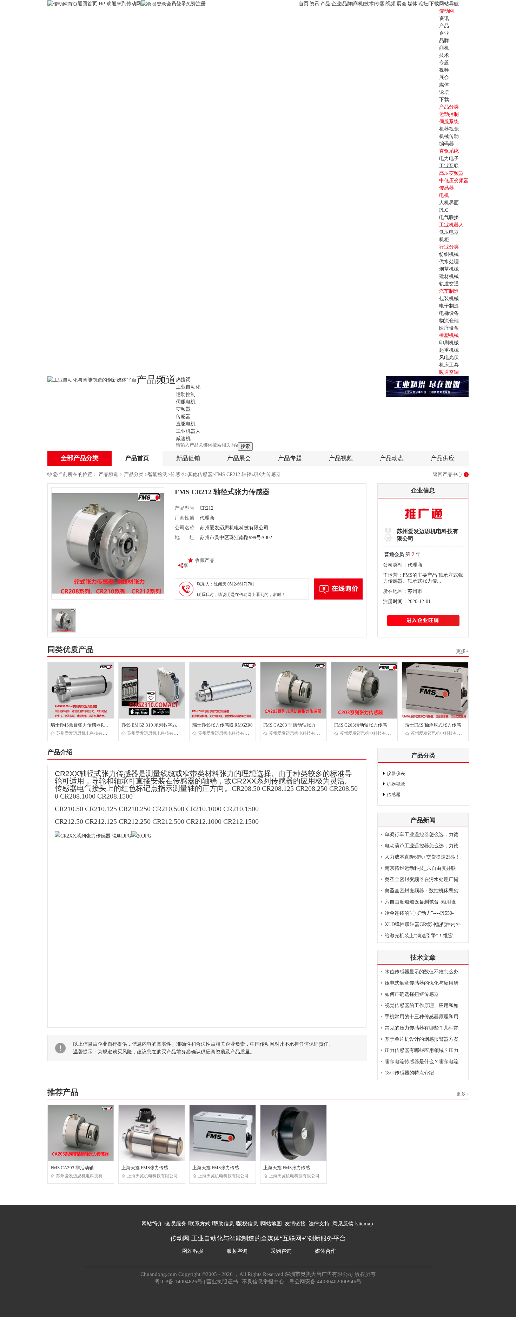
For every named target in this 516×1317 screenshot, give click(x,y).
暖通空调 (449, 372)
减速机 (183, 438)
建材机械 (449, 276)
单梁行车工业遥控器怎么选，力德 (421, 834)
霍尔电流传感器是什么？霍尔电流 (421, 1061)
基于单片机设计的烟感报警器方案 (421, 1039)
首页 (304, 3)
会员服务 (175, 1223)
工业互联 (449, 165)
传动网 (446, 11)
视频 (391, 3)
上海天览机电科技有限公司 (152, 1175)
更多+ (462, 651)
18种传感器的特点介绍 (409, 1073)
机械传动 (449, 136)
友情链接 (295, 1223)
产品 (325, 3)
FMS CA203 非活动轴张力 (289, 725)
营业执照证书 (222, 1281)
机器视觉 (449, 129)
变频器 (183, 409)
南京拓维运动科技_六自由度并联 (420, 868)
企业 (336, 3)
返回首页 (88, 3)
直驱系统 (449, 151)
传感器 (446, 188)
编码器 (446, 143)
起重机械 (449, 350)
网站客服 (192, 1251)
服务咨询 (236, 1251)
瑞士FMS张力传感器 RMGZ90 (222, 725)
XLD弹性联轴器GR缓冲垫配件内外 (423, 924)
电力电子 (449, 158)
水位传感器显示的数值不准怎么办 (421, 971)
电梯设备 (449, 313)
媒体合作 (325, 1251)
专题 (380, 3)
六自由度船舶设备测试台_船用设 (420, 902)
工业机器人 (451, 224)
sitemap (364, 1223)
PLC (443, 210)
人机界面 (449, 202)
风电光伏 (449, 357)
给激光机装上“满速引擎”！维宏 (419, 935)
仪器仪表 (396, 773)
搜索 (245, 446)
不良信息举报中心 (263, 1281)
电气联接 (449, 217)
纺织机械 (449, 254)
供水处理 (449, 261)
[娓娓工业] (427, 386)
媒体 (412, 3)
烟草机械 (449, 269)
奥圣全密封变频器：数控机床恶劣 (421, 890)
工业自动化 (188, 387)
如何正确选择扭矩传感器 (412, 994)
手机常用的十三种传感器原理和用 (421, 1016)
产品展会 (239, 458)
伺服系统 (449, 121)
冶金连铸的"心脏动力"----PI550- (419, 913)
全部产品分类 (80, 458)
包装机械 (449, 298)
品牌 (347, 3)
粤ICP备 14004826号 (179, 1281)
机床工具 (449, 365)
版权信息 (247, 1223)
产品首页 (137, 458)
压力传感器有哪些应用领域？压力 (421, 1050)
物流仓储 (449, 320)
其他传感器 (200, 474)
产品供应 (443, 458)
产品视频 (341, 458)
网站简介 (152, 1223)
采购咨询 (281, 1251)
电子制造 (449, 306)
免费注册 (196, 3)
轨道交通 (449, 283)
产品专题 (290, 458)
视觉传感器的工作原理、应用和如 (421, 1005)
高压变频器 (451, 173)
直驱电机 (186, 423)
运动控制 (449, 114)
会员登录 (176, 3)
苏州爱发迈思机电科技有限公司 (85, 733)
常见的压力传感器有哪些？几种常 (421, 1028)
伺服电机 (186, 401)
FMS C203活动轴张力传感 (360, 725)
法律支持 (319, 1223)
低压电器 (449, 232)
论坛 (423, 3)
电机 (444, 195)
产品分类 (134, 474)
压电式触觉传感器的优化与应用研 (421, 983)
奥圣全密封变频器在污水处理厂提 (421, 879)
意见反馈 (342, 1223)
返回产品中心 (447, 474)
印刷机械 (449, 342)
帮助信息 (223, 1223)
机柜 (444, 239)
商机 (358, 3)
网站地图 (271, 1223)
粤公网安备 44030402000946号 (325, 1281)
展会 (401, 3)
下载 (434, 3)
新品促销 (188, 458)
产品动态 (392, 458)
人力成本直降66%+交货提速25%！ (422, 857)
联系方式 (199, 1223)
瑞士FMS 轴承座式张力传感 (433, 725)
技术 (369, 3)
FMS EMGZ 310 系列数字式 (149, 725)
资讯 (314, 3)
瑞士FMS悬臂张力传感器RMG (81, 725)
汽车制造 (449, 291)
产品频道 (108, 474)
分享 (183, 565)
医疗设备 (449, 328)
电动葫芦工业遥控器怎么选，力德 (421, 845)
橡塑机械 (449, 335)
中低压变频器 (454, 180)
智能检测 (157, 474)
